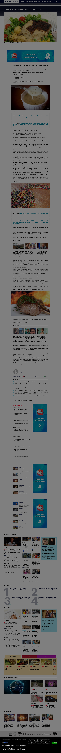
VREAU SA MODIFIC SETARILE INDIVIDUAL (54, 745)
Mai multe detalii (6, 742)
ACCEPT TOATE (54, 742)
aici (15, 747)
